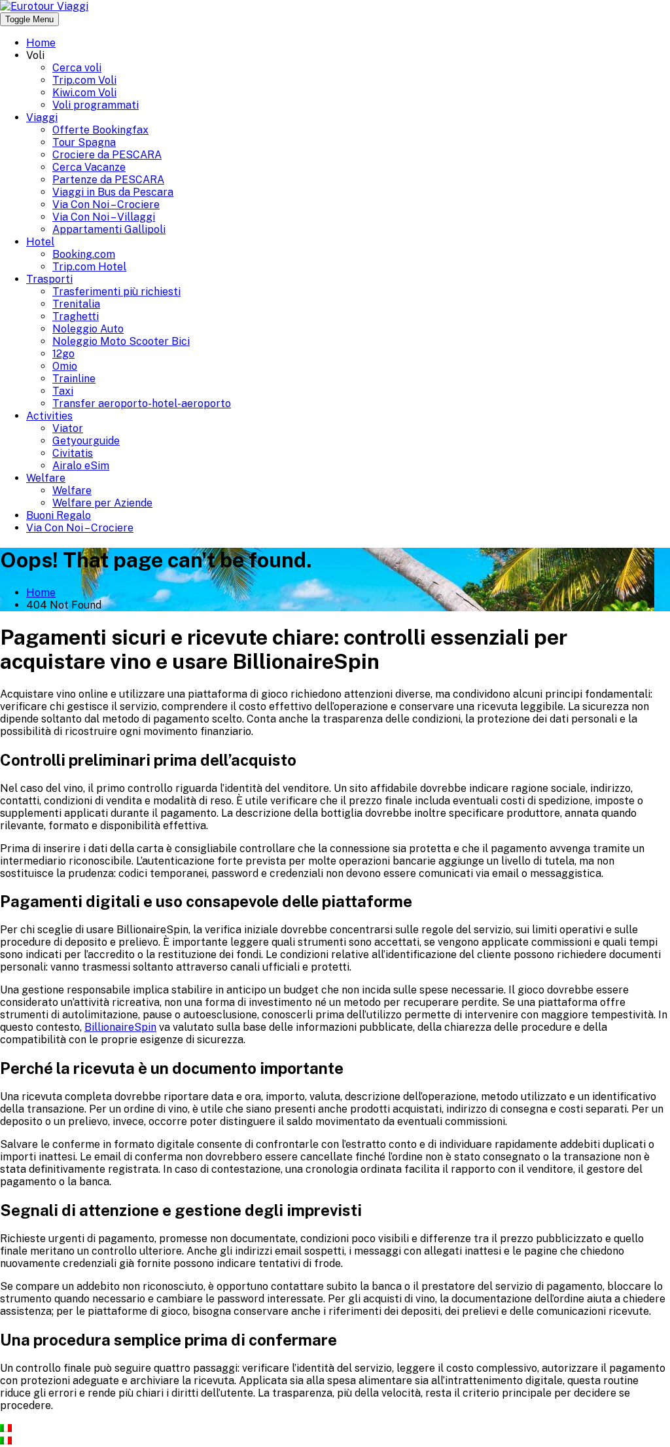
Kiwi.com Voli (84, 92)
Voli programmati (95, 105)
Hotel (40, 242)
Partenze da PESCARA (108, 179)
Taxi (62, 391)
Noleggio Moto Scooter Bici (121, 341)
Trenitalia (76, 304)
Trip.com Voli (84, 80)
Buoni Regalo (58, 515)
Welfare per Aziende (102, 503)
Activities (49, 416)
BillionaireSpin (120, 1027)
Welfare (45, 478)
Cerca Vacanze (89, 167)
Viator (67, 428)
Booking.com (83, 254)
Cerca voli (76, 68)
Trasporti (49, 279)
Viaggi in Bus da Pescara (112, 192)
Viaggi (42, 117)
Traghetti (75, 316)
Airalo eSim (80, 465)
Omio (64, 366)
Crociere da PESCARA (107, 155)
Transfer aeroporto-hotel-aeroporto (141, 403)
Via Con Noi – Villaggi (103, 217)
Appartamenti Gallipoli (109, 229)
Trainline (74, 378)
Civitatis (72, 453)
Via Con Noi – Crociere (106, 204)
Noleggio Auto (88, 329)
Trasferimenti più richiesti (116, 291)
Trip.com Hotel (89, 266)
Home (41, 43)
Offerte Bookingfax (100, 130)
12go (63, 354)
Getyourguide (86, 441)
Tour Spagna (84, 142)
